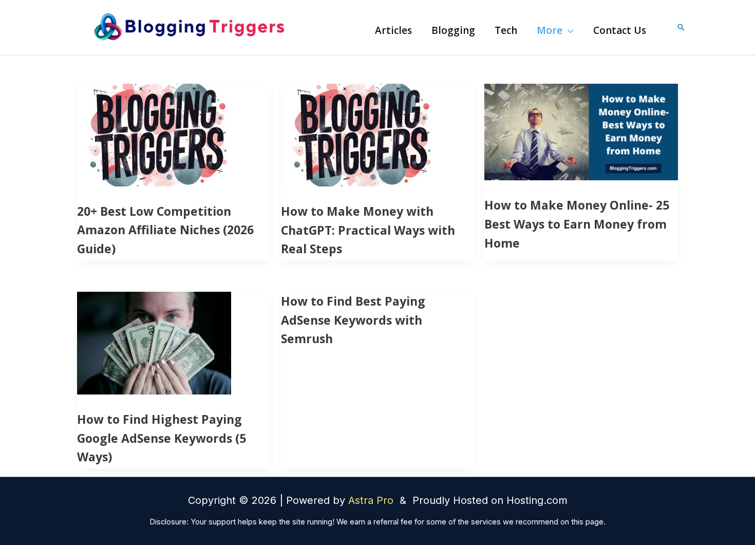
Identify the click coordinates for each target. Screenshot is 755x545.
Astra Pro (372, 500)
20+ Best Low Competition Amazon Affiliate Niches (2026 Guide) (165, 230)
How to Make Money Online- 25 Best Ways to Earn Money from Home (576, 224)
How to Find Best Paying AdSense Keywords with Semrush (353, 320)
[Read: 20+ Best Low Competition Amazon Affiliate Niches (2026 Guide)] (157, 134)
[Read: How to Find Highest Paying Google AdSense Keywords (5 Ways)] (154, 342)
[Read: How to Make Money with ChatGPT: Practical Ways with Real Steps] (361, 134)
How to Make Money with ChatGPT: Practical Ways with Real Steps (368, 230)
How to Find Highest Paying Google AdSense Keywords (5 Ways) (161, 438)
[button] (568, 30)
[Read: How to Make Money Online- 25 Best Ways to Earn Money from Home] (581, 131)
